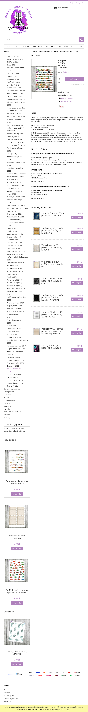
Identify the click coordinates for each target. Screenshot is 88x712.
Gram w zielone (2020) (15, 185)
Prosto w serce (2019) (15, 308)
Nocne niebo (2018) (14, 268)
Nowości (7, 415)
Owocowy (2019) (13, 274)
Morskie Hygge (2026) (15, 59)
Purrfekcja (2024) (13, 82)
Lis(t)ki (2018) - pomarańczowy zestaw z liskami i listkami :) (16, 234)
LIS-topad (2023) (13, 240)
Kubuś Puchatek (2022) (15, 217)
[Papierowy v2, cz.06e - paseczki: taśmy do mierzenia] (36, 231)
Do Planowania (9, 400)
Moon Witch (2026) (14, 73)
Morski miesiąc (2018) (15, 254)
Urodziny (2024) (13, 85)
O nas (6, 690)
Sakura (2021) (12, 326)
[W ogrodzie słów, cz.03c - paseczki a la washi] (36, 264)
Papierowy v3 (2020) (14, 286)
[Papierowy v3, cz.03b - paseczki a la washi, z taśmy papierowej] (36, 331)
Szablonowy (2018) (14, 331)
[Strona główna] (18, 19)
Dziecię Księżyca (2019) (15, 142)
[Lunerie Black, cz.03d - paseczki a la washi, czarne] (36, 281)
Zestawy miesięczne (11, 56)
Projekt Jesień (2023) (14, 306)
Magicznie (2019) (13, 248)
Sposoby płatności (10, 696)
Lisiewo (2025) (12, 76)
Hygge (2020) (11, 194)
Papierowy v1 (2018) (14, 280)
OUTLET (7, 403)
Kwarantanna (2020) (14, 214)
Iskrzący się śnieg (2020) (16, 197)
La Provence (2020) (14, 220)
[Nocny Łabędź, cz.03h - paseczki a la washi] (36, 348)
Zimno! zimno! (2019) (15, 383)
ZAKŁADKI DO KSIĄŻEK (12, 412)
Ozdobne (7, 395)
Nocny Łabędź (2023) (15, 271)
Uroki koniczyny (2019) (15, 360)
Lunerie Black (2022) (14, 243)
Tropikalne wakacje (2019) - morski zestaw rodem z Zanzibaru (17, 352)
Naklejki (7, 409)
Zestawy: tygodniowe (12, 389)
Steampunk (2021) (14, 329)
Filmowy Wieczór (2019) (16, 145)
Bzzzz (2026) (11, 65)
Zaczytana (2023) (13, 366)
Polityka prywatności (11, 699)
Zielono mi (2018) (13, 377)
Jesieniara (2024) (13, 79)
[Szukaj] (81, 39)
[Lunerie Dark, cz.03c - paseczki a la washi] (36, 216)
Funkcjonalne (9, 392)
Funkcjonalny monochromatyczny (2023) (14, 157)
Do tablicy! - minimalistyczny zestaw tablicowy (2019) (16, 134)
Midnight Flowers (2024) (16, 99)
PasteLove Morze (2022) (16, 288)
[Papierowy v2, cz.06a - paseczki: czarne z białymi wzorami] (36, 298)
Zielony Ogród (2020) (15, 380)
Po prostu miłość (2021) (16, 303)
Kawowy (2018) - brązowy (16, 205)
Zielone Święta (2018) (15, 374)
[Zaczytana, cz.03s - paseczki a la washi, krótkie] (36, 248)
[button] (65, 98)
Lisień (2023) (11, 228)
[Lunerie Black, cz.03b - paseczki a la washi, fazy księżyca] (36, 314)
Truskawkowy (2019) (14, 357)
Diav (68, 92)
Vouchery (7, 406)
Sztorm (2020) (12, 334)
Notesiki (7, 397)
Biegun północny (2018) (16, 116)
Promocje (7, 417)
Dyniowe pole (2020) (14, 139)
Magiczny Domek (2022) (16, 251)
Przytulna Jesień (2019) (15, 311)
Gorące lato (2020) (14, 182)
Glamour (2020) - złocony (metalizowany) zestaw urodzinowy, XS (16, 177)
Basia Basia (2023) (14, 114)
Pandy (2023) (11, 277)
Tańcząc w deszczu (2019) (16, 346)
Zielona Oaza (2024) (14, 96)
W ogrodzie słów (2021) (15, 363)
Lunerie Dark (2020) (14, 245)
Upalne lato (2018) (14, 337)
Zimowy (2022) (12, 386)
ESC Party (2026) (13, 62)
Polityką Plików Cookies (58, 707)
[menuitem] (8, 46)
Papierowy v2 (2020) (14, 283)
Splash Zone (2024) (14, 88)
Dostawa (7, 693)
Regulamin (7, 701)
